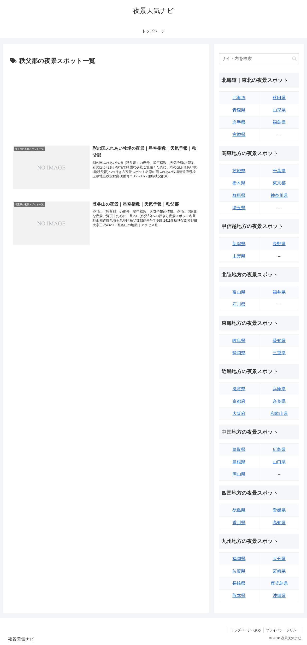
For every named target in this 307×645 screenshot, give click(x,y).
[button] (294, 58)
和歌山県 (279, 413)
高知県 (279, 522)
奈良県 (279, 401)
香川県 (238, 522)
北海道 (238, 97)
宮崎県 (279, 571)
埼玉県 (238, 207)
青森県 (238, 110)
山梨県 (238, 256)
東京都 (279, 183)
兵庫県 (279, 388)
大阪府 (238, 413)
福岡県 (238, 558)
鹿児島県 (279, 583)
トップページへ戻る (246, 630)
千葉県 (279, 170)
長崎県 (238, 583)
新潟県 (238, 243)
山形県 (279, 110)
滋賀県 (238, 388)
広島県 (279, 449)
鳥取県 (238, 449)
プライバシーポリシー (283, 630)
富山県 (238, 292)
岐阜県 (238, 340)
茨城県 (238, 170)
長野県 (279, 243)
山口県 (279, 462)
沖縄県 (279, 595)
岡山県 (238, 474)
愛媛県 (279, 510)
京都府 (238, 401)
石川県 (238, 304)
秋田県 (279, 97)
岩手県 (238, 122)
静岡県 (238, 352)
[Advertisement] (106, 102)
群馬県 (238, 195)
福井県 (279, 292)
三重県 (279, 352)
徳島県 (238, 510)
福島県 (279, 122)
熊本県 (238, 595)
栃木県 (238, 183)
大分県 (279, 558)
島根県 (238, 462)
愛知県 (279, 340)
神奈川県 (279, 195)
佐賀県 (238, 571)
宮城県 (238, 134)
